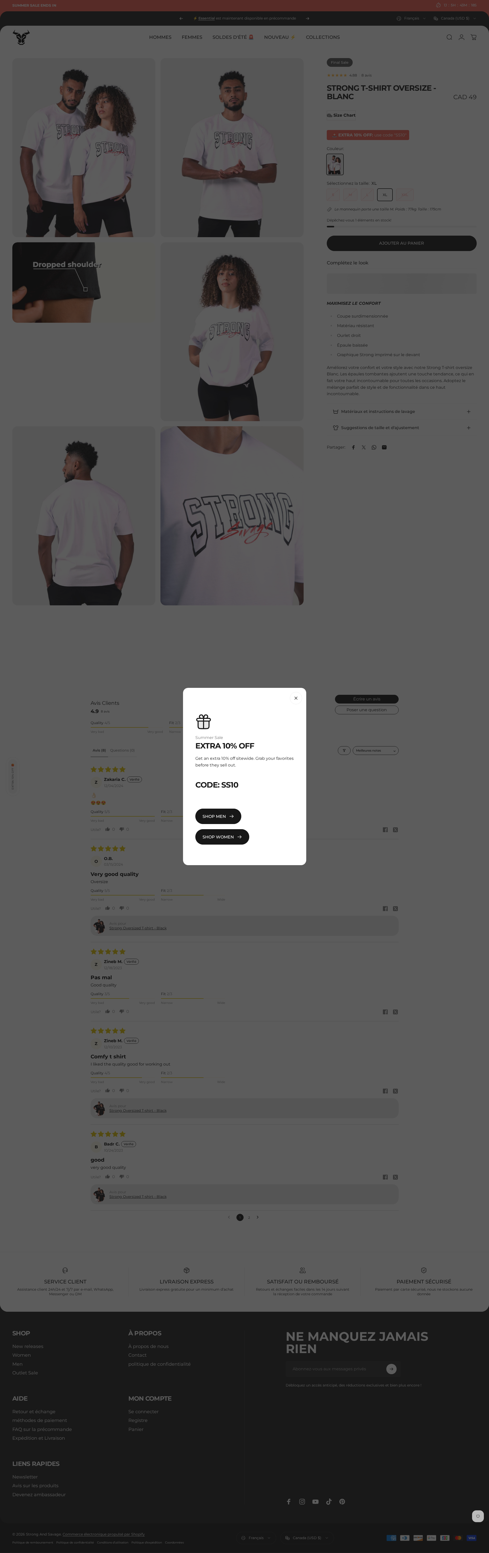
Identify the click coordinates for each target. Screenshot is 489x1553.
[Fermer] (296, 698)
